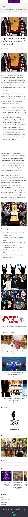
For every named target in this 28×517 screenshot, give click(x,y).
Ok (14, 514)
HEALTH (3, 501)
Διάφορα (5, 48)
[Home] (1, 9)
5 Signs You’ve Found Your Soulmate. (6, 484)
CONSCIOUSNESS (5, 499)
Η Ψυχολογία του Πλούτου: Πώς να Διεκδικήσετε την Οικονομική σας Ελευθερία (17, 486)
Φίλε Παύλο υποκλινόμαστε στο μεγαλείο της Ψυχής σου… (14, 373)
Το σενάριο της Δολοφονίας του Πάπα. (14, 351)
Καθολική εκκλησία (8, 326)
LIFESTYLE (3, 504)
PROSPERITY (4, 502)
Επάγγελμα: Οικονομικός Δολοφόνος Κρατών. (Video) (14, 399)
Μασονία (15, 326)
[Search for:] (18, 1)
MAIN (2, 497)
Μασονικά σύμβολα (22, 326)
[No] (26, 511)
